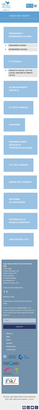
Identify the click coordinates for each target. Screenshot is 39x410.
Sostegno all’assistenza (17, 201)
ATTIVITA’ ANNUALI (18, 107)
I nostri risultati (18, 239)
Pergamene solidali (17, 45)
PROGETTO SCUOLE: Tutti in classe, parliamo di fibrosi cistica (21, 73)
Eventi (8, 340)
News (8, 337)
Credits (31, 399)
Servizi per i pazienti (20, 182)
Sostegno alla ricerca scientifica (19, 221)
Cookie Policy (10, 350)
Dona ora (9, 333)
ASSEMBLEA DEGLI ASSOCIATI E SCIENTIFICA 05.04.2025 (20, 145)
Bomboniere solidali (18, 49)
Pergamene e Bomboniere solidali (20, 35)
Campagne (14, 125)
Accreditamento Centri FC (18, 89)
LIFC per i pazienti (18, 165)
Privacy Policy (22, 308)
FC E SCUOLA (15, 61)
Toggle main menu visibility (35, 6)
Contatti (9, 343)
